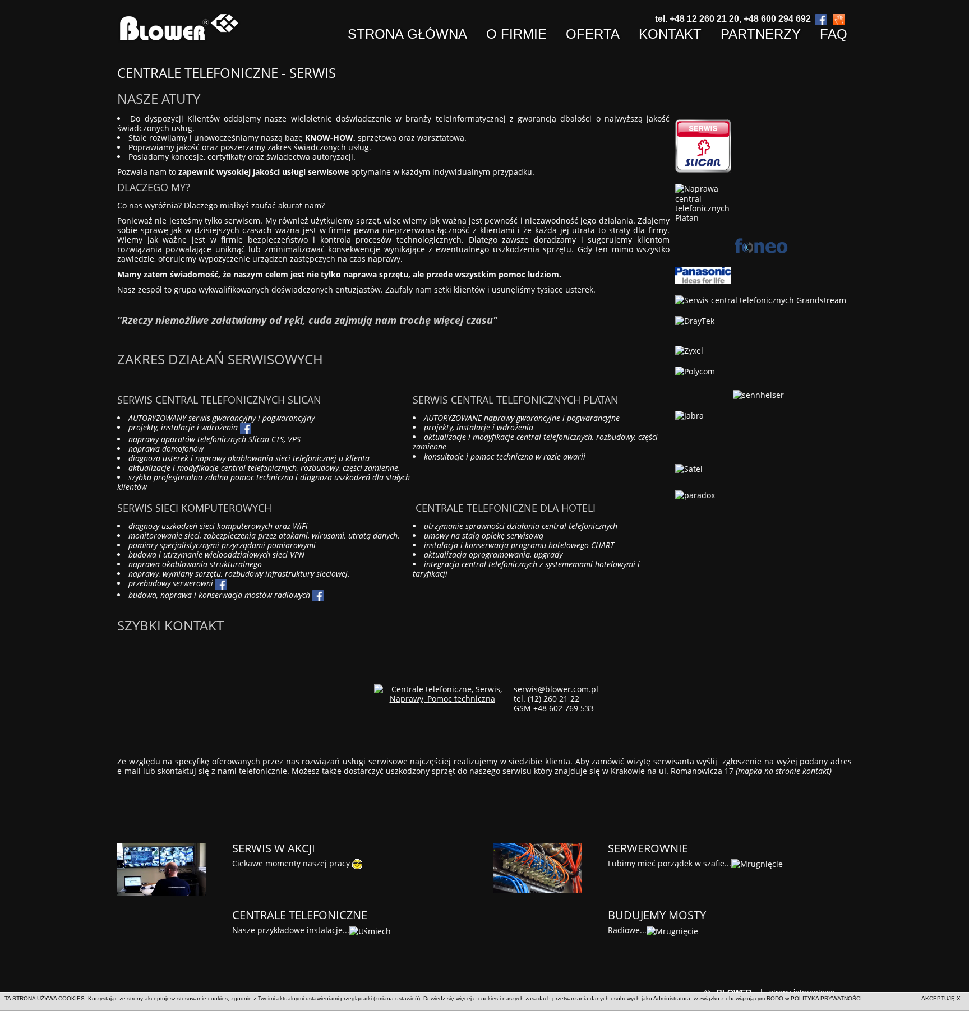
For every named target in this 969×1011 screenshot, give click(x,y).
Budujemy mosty (657, 915)
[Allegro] (839, 19)
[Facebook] (821, 19)
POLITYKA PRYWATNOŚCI (826, 998)
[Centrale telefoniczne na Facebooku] (245, 427)
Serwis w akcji (273, 848)
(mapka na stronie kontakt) (784, 771)
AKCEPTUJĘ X (941, 998)
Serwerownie (648, 848)
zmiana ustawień (396, 998)
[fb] (318, 595)
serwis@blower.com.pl (556, 689)
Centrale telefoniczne (299, 915)
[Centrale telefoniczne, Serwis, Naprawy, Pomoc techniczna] (442, 692)
